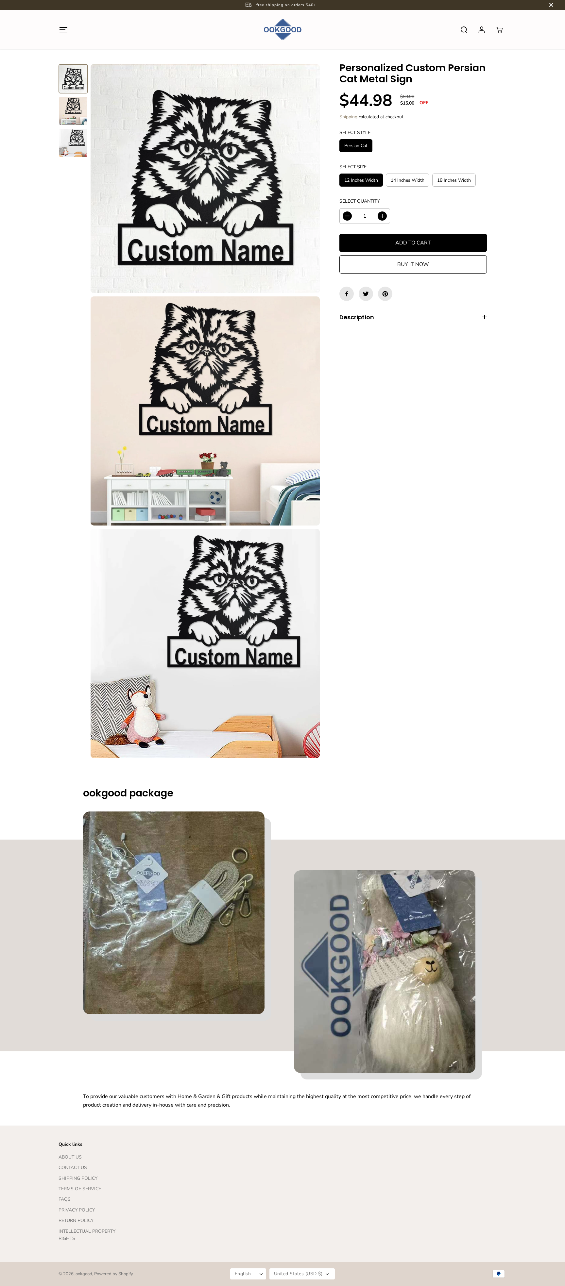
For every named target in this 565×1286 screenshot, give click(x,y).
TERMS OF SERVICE (80, 1189)
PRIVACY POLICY (77, 1210)
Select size (353, 167)
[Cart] (499, 30)
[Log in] (481, 30)
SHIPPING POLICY (78, 1178)
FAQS (65, 1199)
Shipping (348, 117)
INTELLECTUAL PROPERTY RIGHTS (87, 1235)
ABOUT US (70, 1157)
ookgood (84, 1274)
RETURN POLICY (76, 1220)
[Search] (464, 30)
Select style (354, 132)
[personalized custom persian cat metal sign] (205, 178)
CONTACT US (73, 1167)
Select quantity (359, 201)
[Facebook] (346, 294)
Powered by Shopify (113, 1274)
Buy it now (413, 264)
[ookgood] (282, 29)
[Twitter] (366, 294)
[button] (63, 29)
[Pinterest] (385, 294)
